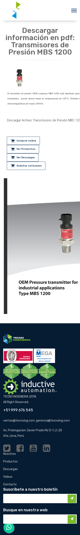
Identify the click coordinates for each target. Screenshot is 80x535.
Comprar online (26, 140)
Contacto (10, 484)
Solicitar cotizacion (29, 165)
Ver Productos (25, 148)
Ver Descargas (25, 157)
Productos (10, 461)
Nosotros (9, 454)
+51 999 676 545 (18, 410)
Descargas (10, 469)
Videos (7, 477)
